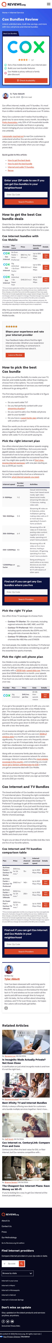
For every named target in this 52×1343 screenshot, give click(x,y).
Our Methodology (9, 1237)
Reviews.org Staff (12, 1099)
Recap (10, 170)
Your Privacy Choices (11, 1337)
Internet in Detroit (9, 1295)
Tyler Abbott (19, 94)
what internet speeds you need (25, 477)
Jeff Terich (9, 1139)
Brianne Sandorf (11, 1182)
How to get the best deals (19, 160)
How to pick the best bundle (20, 164)
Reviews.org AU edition (15, 1243)
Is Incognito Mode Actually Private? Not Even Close (24, 1061)
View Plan (46, 256)
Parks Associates (9, 122)
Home (4, 12)
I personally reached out (13, 136)
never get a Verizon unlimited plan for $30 (20, 765)
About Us (6, 1221)
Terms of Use (6, 1326)
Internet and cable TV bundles (21, 167)
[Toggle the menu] (48, 4)
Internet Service (17, 12)
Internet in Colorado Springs (13, 1300)
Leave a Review (15, 355)
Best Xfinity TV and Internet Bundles (24, 1102)
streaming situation (16, 408)
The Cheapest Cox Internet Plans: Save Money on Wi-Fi (26, 1187)
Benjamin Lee (10, 1056)
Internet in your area (10, 1281)
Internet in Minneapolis (11, 1290)
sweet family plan (28, 418)
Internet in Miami (8, 1286)
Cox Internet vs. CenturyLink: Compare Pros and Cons (26, 1144)
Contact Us (7, 1226)
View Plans (45, 871)
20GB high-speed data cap (28, 670)
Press (4, 1232)
